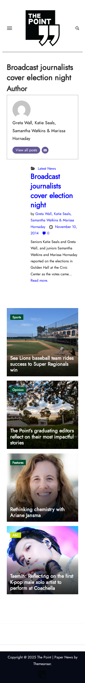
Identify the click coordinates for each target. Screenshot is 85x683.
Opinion (18, 389)
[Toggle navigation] (9, 28)
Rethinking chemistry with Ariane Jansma (37, 512)
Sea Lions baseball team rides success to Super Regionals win (42, 364)
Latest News (47, 168)
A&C (15, 535)
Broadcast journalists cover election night (52, 190)
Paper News (63, 657)
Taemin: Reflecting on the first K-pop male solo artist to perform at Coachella (41, 582)
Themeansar (42, 663)
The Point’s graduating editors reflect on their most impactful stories (42, 436)
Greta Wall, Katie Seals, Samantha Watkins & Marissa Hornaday (38, 130)
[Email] (45, 150)
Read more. (39, 280)
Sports (16, 317)
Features (18, 462)
